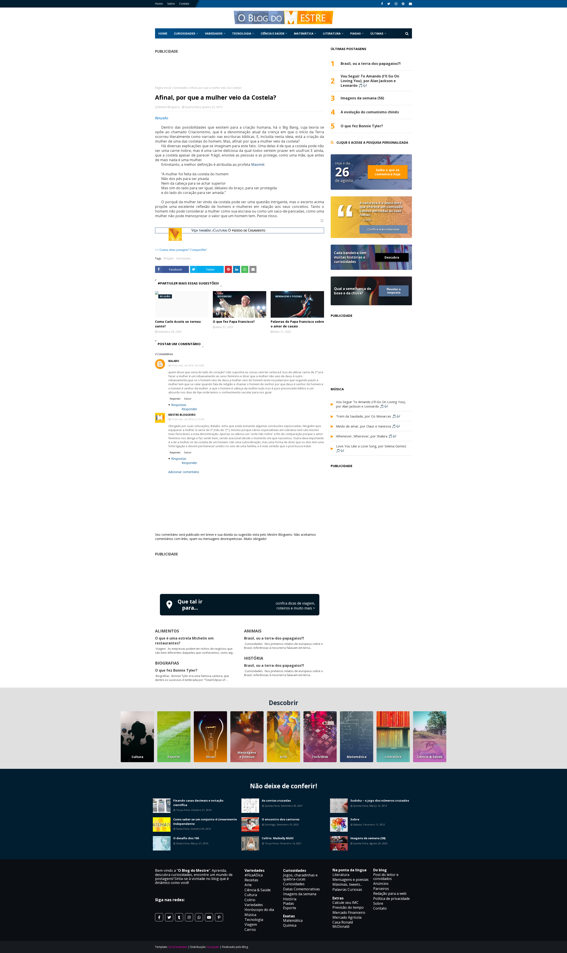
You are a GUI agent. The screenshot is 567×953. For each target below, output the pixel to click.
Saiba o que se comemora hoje (387, 172)
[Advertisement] (239, 574)
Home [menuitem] (162, 33)
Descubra (391, 257)
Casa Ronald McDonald (342, 924)
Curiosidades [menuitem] (184, 33)
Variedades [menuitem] (214, 33)
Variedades (180, 88)
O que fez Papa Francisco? (234, 321)
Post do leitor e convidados (385, 876)
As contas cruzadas (276, 800)
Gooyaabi (213, 947)
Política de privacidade (391, 898)
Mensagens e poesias (247, 754)
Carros (250, 929)
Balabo (173, 361)
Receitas (251, 880)
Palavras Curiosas (347, 889)
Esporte (174, 757)
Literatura (393, 757)
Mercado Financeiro (348, 912)
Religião (169, 258)
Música (250, 914)
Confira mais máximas (383, 229)
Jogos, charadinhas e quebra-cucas (300, 877)
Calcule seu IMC (345, 902)
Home (159, 4)
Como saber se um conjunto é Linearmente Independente (205, 821)
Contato (184, 4)
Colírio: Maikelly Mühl (277, 838)
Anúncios (380, 883)
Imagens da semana (299, 893)
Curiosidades (294, 883)
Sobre (171, 4)
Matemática (357, 757)
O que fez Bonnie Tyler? (176, 670)
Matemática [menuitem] (303, 33)
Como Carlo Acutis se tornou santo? (178, 323)
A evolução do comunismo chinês (370, 112)
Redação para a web (389, 893)
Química (289, 925)
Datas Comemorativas (301, 889)
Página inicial (163, 88)
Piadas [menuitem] (355, 33)
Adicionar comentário (183, 472)
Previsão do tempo (348, 907)
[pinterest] (403, 4)
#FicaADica (254, 875)
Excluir (187, 398)
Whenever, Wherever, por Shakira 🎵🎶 (366, 436)
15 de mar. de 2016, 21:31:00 (187, 419)
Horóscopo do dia (259, 909)
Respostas (178, 405)
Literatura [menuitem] (332, 33)
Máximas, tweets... (347, 884)
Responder (175, 398)
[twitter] (388, 4)
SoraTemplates (177, 947)
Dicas (210, 757)
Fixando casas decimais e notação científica (198, 802)
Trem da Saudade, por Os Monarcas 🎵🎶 (368, 416)
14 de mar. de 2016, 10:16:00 (187, 365)
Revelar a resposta (394, 291)
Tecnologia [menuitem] (241, 33)
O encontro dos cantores (280, 819)
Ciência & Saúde (430, 757)
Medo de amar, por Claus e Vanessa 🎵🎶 (368, 426)
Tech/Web (320, 757)
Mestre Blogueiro (169, 107)
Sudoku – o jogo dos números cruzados (379, 800)
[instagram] (396, 4)
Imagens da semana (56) (362, 98)
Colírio (250, 899)
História (289, 899)
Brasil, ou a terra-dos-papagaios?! (274, 638)
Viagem (251, 924)
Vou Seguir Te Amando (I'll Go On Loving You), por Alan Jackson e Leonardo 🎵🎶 (370, 81)
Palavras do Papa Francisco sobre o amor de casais (297, 323)
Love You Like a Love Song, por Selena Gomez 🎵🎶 (371, 448)
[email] (410, 4)
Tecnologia (254, 919)
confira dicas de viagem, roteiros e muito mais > (295, 606)
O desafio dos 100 (186, 838)
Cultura (137, 757)
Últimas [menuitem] (376, 33)
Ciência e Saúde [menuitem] (272, 33)
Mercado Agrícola (346, 917)
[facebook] (382, 4)
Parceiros (381, 888)
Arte (283, 757)
